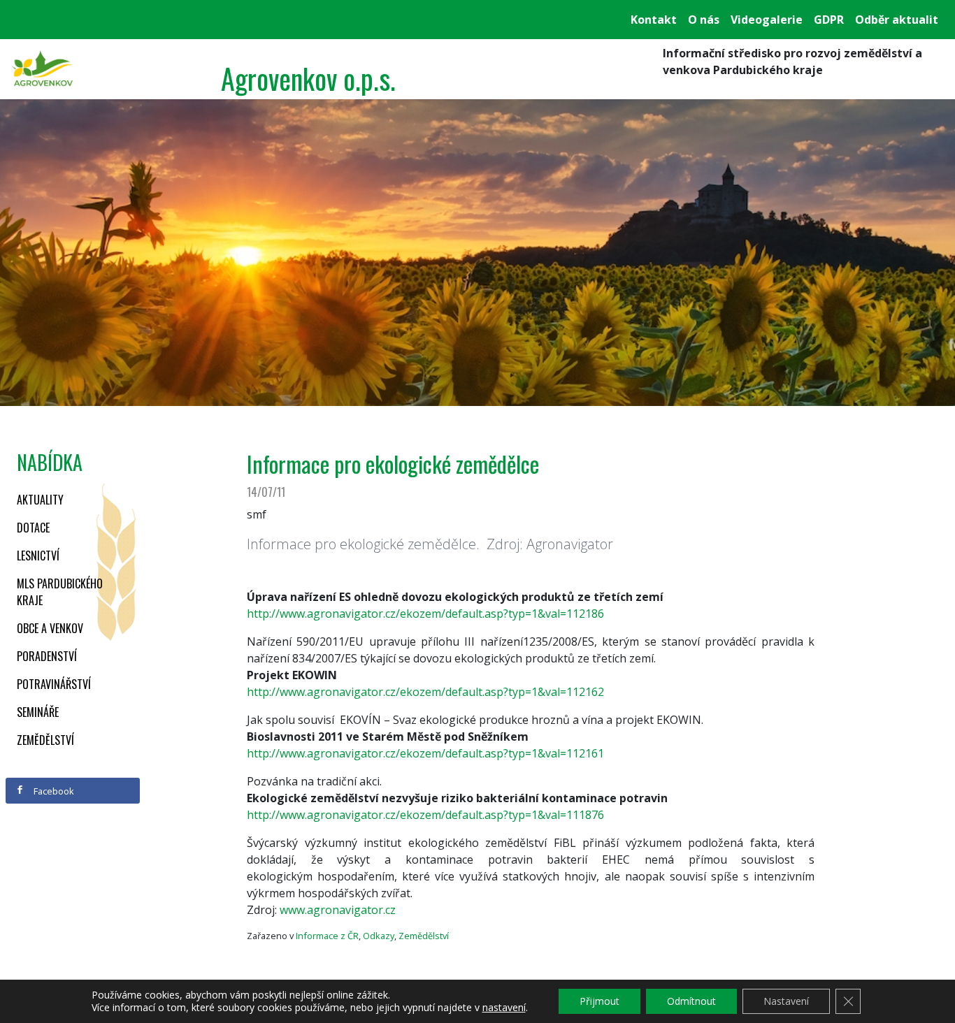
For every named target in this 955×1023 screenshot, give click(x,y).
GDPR (829, 19)
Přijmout (599, 1001)
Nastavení (786, 1001)
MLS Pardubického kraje (60, 592)
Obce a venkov (50, 628)
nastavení (504, 1007)
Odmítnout (691, 1001)
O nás (703, 19)
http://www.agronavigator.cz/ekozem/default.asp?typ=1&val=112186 (425, 613)
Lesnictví (38, 555)
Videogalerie (767, 19)
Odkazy (378, 935)
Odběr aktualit (896, 19)
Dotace (33, 527)
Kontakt (654, 19)
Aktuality (40, 499)
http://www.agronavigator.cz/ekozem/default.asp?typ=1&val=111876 (425, 814)
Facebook (52, 791)
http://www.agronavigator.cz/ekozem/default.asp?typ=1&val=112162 (425, 691)
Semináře (38, 712)
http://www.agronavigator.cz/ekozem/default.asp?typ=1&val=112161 (425, 753)
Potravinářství (54, 684)
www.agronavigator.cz (338, 909)
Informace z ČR (327, 935)
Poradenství (47, 656)
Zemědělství (45, 740)
